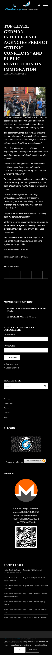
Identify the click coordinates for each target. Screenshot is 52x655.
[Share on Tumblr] (29, 275)
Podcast (7, 399)
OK (19, 650)
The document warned (14, 133)
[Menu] (44, 5)
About (6, 408)
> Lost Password (11, 368)
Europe (7, 74)
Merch (6, 417)
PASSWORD (9, 346)
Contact (7, 413)
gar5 (26, 257)
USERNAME (9, 335)
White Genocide (18, 74)
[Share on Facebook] (7, 275)
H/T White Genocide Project (16, 249)
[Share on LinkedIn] (23, 275)
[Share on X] (12, 275)
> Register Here (11, 364)
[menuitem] (37, 5)
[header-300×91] (21, 5)
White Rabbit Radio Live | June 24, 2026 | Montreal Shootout (25, 617)
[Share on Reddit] (40, 275)
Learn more (32, 650)
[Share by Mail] (45, 275)
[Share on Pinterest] (18, 275)
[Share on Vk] (34, 275)
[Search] (37, 5)
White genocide (18, 244)
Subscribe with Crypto (21, 317)
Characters (8, 404)
